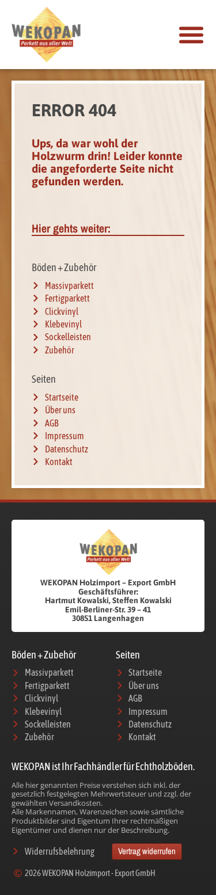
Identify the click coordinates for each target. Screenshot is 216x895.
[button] (191, 34)
